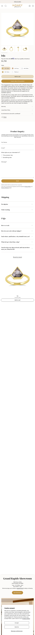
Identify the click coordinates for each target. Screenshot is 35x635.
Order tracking (5, 210)
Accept (17, 623)
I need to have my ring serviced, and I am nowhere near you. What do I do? (15, 248)
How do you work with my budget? (11, 231)
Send (17, 181)
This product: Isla (8, 155)
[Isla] (17, 277)
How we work (5, 225)
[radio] (5, 68)
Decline (17, 627)
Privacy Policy (26, 618)
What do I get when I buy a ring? (10, 242)
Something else (7, 157)
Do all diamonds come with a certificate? (10, 113)
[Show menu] (2, 6)
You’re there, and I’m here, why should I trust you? (15, 236)
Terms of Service (5, 187)
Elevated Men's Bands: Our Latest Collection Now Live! (17, 1)
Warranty (3, 106)
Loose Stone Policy (5, 110)
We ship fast (4, 204)
